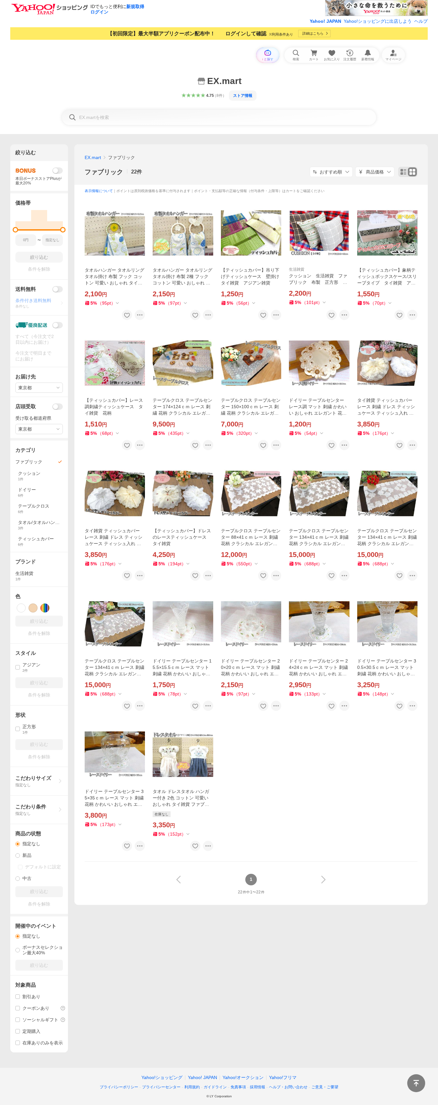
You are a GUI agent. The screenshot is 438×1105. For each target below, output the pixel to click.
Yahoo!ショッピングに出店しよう (378, 21)
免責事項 (238, 1087)
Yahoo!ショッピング (161, 1077)
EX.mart (93, 157)
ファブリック (104, 171)
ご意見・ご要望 (324, 1087)
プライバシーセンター (161, 1087)
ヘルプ (421, 21)
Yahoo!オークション (243, 1077)
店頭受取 (25, 406)
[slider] (15, 229)
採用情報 (257, 1087)
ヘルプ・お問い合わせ (288, 1087)
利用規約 (192, 1087)
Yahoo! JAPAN (325, 21)
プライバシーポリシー (119, 1087)
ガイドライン (215, 1087)
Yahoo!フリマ (283, 1077)
